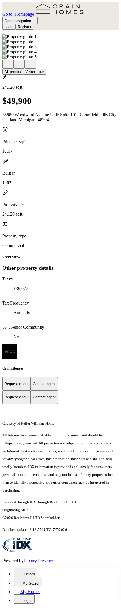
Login (9, 27)
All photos (13, 72)
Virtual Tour (34, 72)
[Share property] (30, 64)
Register (24, 27)
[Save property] (19, 64)
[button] (60, 36)
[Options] (8, 64)
